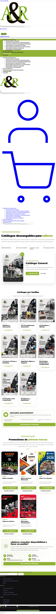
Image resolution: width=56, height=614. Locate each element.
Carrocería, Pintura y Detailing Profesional (18, 44)
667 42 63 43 (3, 28)
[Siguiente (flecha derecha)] (2, 613)
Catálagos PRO (7, 53)
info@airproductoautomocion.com (15, 560)
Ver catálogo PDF (11, 487)
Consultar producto (9, 490)
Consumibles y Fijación (12, 41)
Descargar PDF (33, 273)
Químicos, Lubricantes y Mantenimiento (18, 42)
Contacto (5, 55)
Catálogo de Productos (9, 208)
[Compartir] (2, 612)
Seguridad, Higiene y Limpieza (15, 48)
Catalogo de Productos (9, 39)
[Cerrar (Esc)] (0, 612)
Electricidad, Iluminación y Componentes (18, 46)
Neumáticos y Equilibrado (13, 49)
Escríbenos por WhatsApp (30, 424)
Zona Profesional (7, 50)
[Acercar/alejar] (5, 612)
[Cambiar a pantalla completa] (3, 612)
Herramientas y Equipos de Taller (15, 45)
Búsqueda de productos (9, 26)
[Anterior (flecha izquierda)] (0, 613)
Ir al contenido (4, 0)
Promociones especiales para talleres (13, 52)
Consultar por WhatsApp (30, 563)
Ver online (43, 273)
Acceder (21, 574)
